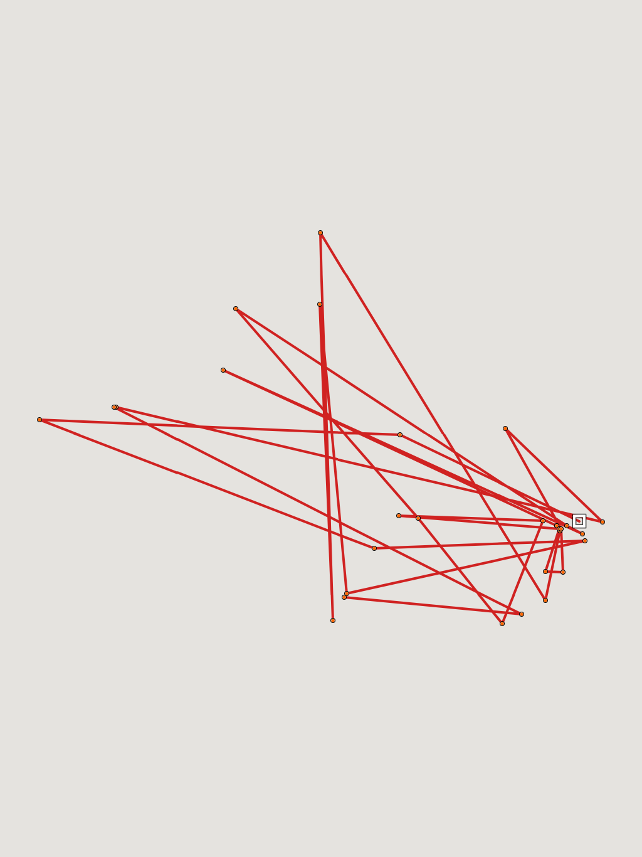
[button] (579, 521)
